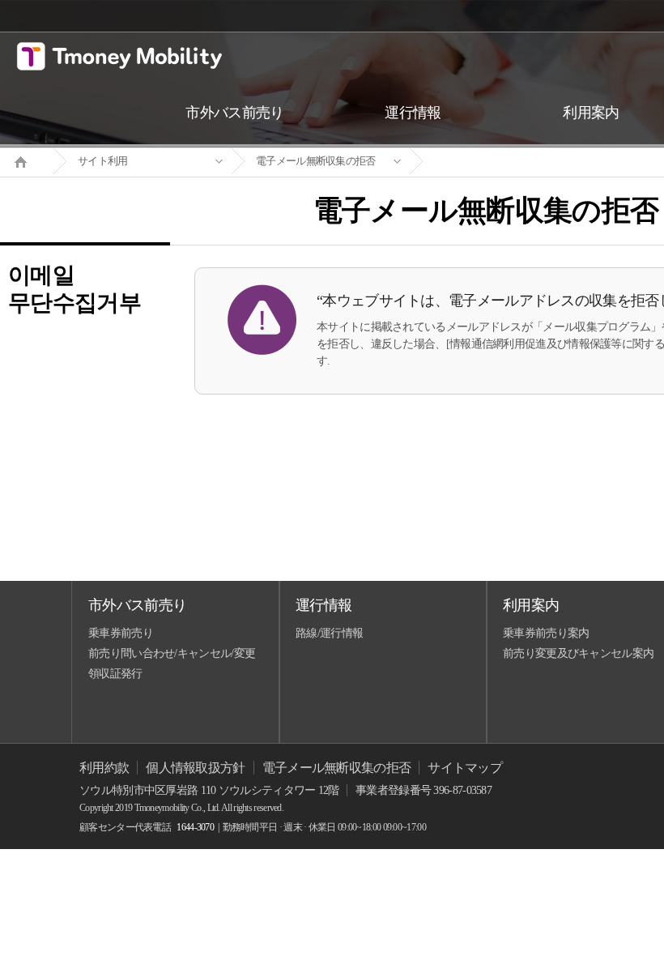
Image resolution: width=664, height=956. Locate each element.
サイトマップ (465, 768)
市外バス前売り (137, 605)
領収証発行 (115, 674)
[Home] (26, 160)
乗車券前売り (120, 633)
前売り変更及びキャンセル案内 (578, 653)
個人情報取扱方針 (195, 768)
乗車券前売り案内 (546, 633)
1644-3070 (195, 827)
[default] (499, 161)
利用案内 (531, 605)
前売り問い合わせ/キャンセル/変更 (171, 653)
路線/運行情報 (329, 633)
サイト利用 (103, 161)
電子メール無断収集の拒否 (316, 161)
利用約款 (104, 768)
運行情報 (323, 605)
